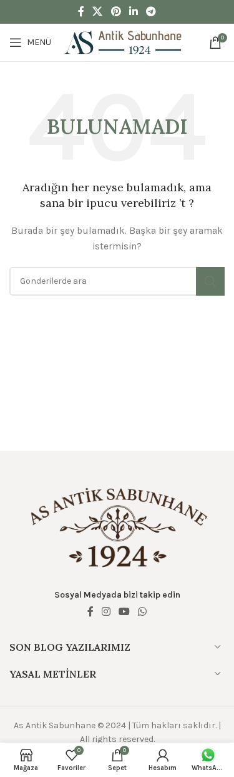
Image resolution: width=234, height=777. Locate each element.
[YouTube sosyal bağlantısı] (124, 611)
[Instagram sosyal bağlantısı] (105, 611)
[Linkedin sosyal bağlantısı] (133, 11)
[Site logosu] (123, 41)
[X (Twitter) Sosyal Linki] (98, 11)
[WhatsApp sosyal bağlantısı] (142, 611)
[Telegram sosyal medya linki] (151, 11)
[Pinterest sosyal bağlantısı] (116, 11)
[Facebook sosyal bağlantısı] (81, 11)
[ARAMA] (210, 281)
